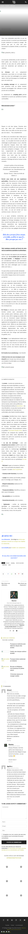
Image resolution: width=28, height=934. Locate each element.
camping (12, 563)
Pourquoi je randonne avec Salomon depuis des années (18, 645)
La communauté (19, 925)
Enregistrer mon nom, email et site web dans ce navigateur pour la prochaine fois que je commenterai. (14, 836)
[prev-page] (3, 682)
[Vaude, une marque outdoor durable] (5, 653)
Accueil (2, 5)
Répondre (9, 740)
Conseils (7, 5)
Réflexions (12, 5)
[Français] (2, 932)
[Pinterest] (18, 573)
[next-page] (5, 682)
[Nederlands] (7, 932)
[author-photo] (14, 598)
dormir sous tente (20, 563)
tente (9, 564)
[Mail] (11, 920)
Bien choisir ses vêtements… (6, 584)
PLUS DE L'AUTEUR (7, 640)
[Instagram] (14, 631)
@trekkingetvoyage (14, 858)
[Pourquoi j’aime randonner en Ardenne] (5, 661)
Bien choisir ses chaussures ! (22, 584)
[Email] (22, 573)
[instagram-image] (7, 867)
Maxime (14, 601)
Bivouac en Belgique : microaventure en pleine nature (17, 668)
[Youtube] (17, 631)
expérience (4, 564)
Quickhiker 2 (20, 406)
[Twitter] (15, 573)
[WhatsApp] (11, 573)
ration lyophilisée (17, 469)
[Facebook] (8, 573)
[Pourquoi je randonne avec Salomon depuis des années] (5, 645)
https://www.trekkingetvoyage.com (14, 603)
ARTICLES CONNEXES (9, 638)
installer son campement (18, 547)
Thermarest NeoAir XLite (15, 430)
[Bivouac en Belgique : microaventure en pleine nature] (5, 668)
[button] (2, 2)
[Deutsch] (9, 932)
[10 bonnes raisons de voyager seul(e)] (5, 676)
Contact (12, 925)
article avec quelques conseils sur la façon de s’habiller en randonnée (13, 541)
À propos (7, 925)
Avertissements (17, 929)
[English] (4, 932)
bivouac (7, 563)
